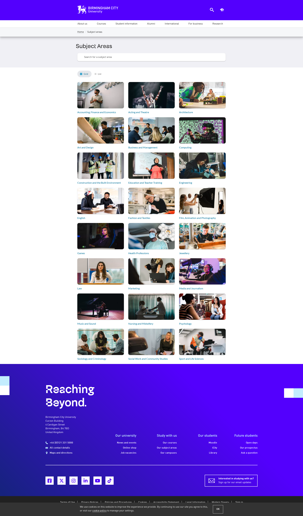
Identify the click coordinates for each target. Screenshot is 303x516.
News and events (126, 443)
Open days (252, 443)
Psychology (185, 323)
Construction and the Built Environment (99, 182)
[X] (61, 480)
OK (218, 509)
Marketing (134, 288)
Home (80, 32)
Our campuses (168, 453)
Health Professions (138, 253)
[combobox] (151, 57)
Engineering (185, 182)
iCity (214, 448)
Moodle (213, 443)
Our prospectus (249, 448)
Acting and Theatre (138, 112)
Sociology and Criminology (91, 358)
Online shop (129, 448)
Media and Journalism (191, 288)
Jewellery (184, 253)
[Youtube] (97, 480)
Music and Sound (86, 323)
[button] (82, 23)
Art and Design (85, 147)
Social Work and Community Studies (148, 358)
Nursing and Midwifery (140, 323)
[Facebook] (49, 480)
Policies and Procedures (118, 502)
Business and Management (142, 147)
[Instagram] (73, 480)
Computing (185, 147)
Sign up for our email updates (236, 480)
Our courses (170, 443)
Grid (86, 74)
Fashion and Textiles (139, 217)
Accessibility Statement (166, 502)
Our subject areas (167, 448)
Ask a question (249, 453)
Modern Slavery (220, 502)
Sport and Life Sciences (191, 358)
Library (213, 453)
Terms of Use (67, 502)
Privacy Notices (89, 502)
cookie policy (99, 511)
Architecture (186, 112)
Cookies (142, 502)
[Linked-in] (85, 480)
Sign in (239, 502)
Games (81, 253)
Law (79, 288)
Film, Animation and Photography (197, 217)
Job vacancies (128, 453)
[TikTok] (109, 480)
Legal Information (195, 502)
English (81, 217)
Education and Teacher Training (145, 182)
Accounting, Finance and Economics (96, 112)
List (99, 74)
